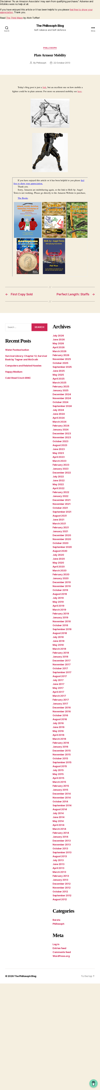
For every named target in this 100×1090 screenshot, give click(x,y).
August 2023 (60, 445)
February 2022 (61, 492)
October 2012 (60, 891)
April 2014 (58, 825)
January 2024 (60, 429)
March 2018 (59, 648)
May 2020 (58, 562)
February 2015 (61, 785)
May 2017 (58, 688)
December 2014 (62, 793)
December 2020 (62, 535)
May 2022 (58, 484)
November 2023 (62, 437)
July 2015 (58, 770)
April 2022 (58, 488)
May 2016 (58, 731)
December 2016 (62, 707)
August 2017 (60, 676)
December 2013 (62, 840)
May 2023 (58, 453)
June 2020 (59, 558)
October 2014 (60, 801)
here (80, 91)
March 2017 (59, 695)
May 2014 (58, 821)
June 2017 (58, 684)
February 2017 (61, 699)
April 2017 (58, 692)
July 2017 (58, 680)
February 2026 (61, 355)
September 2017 (62, 672)
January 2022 (60, 496)
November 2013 (62, 844)
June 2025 (59, 370)
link (44, 87)
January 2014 (60, 836)
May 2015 (58, 774)
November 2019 (62, 586)
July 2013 (58, 860)
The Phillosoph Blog (50, 25)
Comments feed (62, 952)
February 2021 (61, 527)
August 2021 (60, 515)
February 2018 (61, 652)
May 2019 (58, 601)
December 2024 (62, 394)
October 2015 (60, 758)
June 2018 (58, 641)
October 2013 (60, 848)
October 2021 (60, 508)
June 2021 (58, 519)
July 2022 (58, 476)
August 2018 (60, 633)
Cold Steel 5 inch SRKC (18, 378)
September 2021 (62, 511)
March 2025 (59, 382)
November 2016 (62, 711)
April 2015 (58, 778)
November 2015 (62, 754)
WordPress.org (61, 956)
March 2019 (59, 609)
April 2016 (58, 735)
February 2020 (61, 574)
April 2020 (59, 566)
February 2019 (61, 613)
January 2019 (60, 617)
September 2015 (62, 762)
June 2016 (58, 727)
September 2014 (62, 805)
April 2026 (58, 347)
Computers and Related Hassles (23, 365)
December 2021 (62, 500)
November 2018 (62, 621)
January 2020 (61, 578)
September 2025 (62, 367)
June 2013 (58, 864)
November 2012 (62, 887)
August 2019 (60, 594)
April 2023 (58, 457)
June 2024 (59, 414)
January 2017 (60, 703)
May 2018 (58, 645)
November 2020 (62, 539)
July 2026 (58, 335)
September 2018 (62, 629)
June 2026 (59, 339)
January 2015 (60, 789)
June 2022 (59, 480)
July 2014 (58, 813)
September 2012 (62, 895)
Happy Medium (13, 371)
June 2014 (58, 817)
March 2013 (59, 872)
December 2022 (62, 472)
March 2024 (59, 421)
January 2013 (60, 879)
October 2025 (60, 363)
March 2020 (59, 570)
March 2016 (59, 738)
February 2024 (61, 425)
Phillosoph (50, 48)
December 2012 (62, 883)
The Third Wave (14, 17)
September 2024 (62, 406)
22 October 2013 (62, 62)
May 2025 (58, 374)
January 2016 (60, 746)
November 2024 (62, 398)
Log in (56, 944)
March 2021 (59, 523)
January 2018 (60, 656)
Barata (56, 920)
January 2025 (60, 390)
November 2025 (62, 359)
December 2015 (62, 750)
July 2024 (58, 410)
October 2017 (60, 668)
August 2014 (60, 809)
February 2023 (61, 464)
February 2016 (61, 742)
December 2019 (62, 582)
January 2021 (60, 531)
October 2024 (60, 402)
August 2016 (60, 719)
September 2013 (62, 852)
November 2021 (62, 504)
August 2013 (60, 856)
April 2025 (58, 378)
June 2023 (59, 449)
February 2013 (61, 876)
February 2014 (61, 832)
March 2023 (59, 461)
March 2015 (59, 782)
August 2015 (60, 766)
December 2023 (62, 433)
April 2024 (58, 417)
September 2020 (62, 547)
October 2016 (60, 715)
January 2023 (60, 468)
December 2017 (62, 660)
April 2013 (58, 868)
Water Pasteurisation (17, 349)
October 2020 (60, 543)
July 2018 (58, 637)
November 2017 (62, 664)
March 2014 (59, 829)
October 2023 (60, 441)
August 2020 (60, 551)
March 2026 (59, 351)
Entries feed (59, 948)
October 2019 (60, 590)
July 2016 (58, 723)
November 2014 (62, 797)
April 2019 (58, 605)
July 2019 (58, 598)
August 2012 (60, 899)
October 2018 (60, 625)
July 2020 (58, 554)
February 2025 (61, 386)
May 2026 (58, 343)
